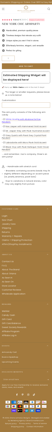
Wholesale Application (13, 293)
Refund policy (11, 424)
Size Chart (7, 220)
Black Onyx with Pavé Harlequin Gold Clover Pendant (25, 148)
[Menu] (3, 9)
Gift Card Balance (11, 323)
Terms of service (40, 424)
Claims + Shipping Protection (17, 240)
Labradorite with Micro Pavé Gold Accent (26, 142)
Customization (9, 100)
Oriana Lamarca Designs (20, 418)
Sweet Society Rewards (14, 327)
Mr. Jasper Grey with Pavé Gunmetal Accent (28, 131)
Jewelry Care (9, 224)
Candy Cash (8, 315)
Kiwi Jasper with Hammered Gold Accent (26, 126)
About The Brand (11, 269)
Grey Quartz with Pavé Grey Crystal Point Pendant (24, 136)
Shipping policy (17, 427)
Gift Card (6, 319)
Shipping (6, 228)
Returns (6, 232)
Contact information (35, 427)
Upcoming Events (10, 362)
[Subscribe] (48, 379)
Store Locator (9, 285)
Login (4, 215)
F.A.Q (4, 265)
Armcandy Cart (9, 352)
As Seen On (8, 281)
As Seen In (7, 277)
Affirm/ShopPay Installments (17, 244)
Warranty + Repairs (12, 236)
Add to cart (26, 66)
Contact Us (8, 261)
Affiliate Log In (9, 335)
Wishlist (6, 311)
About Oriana (9, 273)
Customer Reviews (11, 289)
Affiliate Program (10, 331)
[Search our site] (48, 9)
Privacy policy (25, 424)
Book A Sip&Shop (10, 357)
